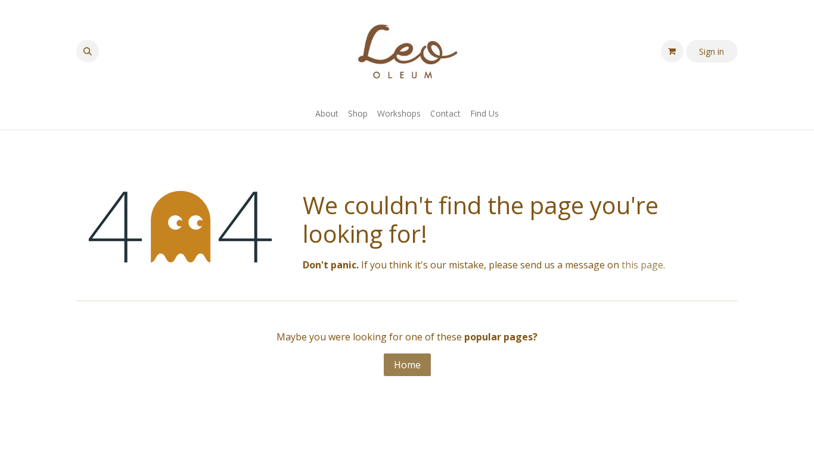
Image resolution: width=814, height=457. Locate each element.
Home (407, 364)
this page (642, 264)
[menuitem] (326, 113)
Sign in (711, 51)
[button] (87, 51)
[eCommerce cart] (672, 51)
